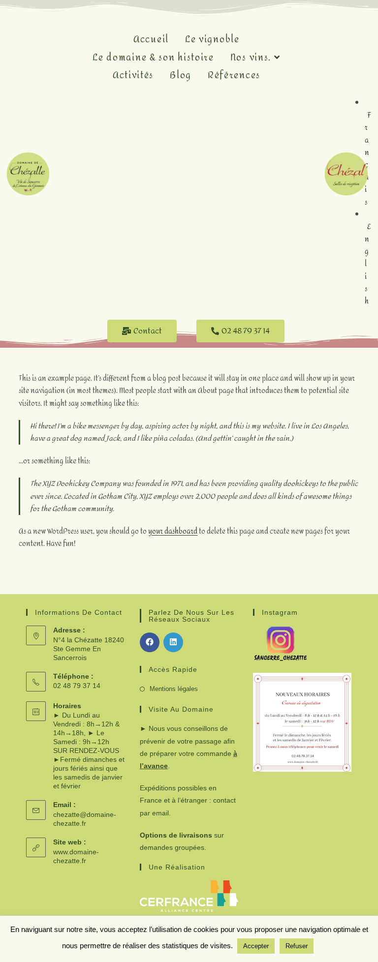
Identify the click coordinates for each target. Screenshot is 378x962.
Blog (180, 75)
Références (234, 75)
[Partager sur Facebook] (149, 642)
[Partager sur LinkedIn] (173, 642)
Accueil (151, 39)
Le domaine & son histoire (153, 57)
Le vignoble (212, 39)
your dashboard (172, 531)
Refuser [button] (296, 946)
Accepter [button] (256, 946)
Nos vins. (252, 57)
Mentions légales (174, 688)
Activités (133, 75)
